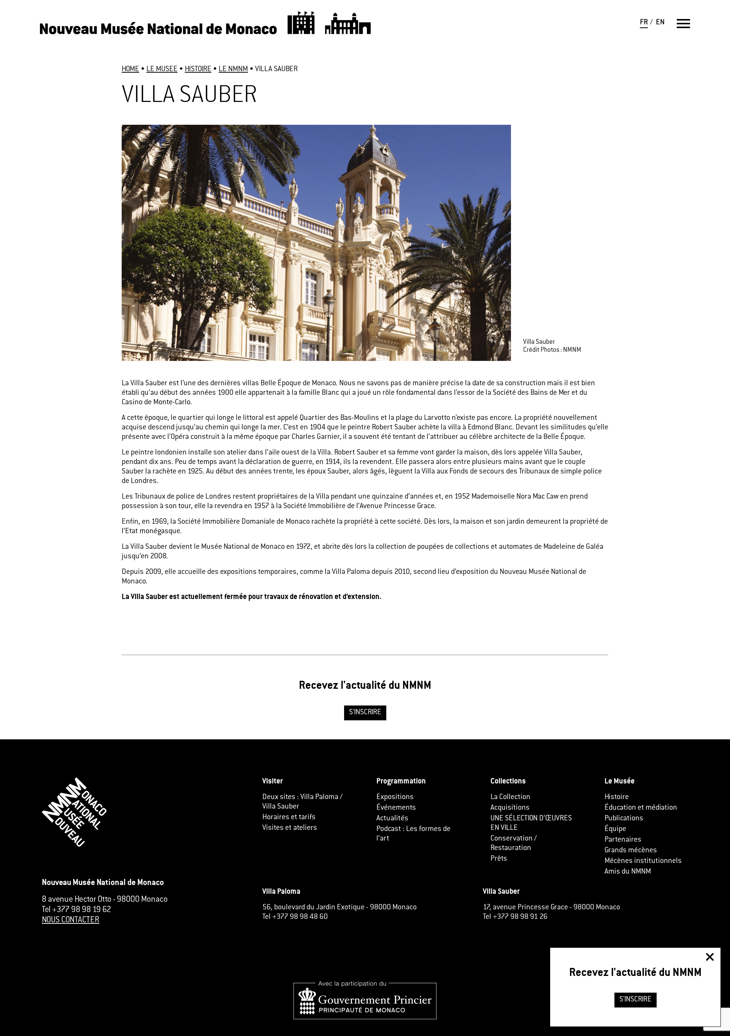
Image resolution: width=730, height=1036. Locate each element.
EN (660, 22)
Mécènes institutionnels (643, 861)
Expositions (395, 797)
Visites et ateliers (289, 828)
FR (644, 22)
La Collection (510, 797)
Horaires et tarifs (289, 817)
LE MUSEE (162, 69)
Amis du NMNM (628, 872)
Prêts (498, 859)
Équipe (615, 829)
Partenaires (623, 840)
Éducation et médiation (641, 808)
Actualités (392, 818)
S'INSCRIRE (365, 712)
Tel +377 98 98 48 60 (295, 917)
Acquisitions (510, 808)
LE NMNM (233, 69)
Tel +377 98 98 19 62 (76, 910)
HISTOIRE (198, 69)
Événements (396, 808)
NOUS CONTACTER (70, 920)
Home (130, 69)
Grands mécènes (631, 850)
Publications (624, 818)
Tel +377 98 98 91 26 (515, 917)
